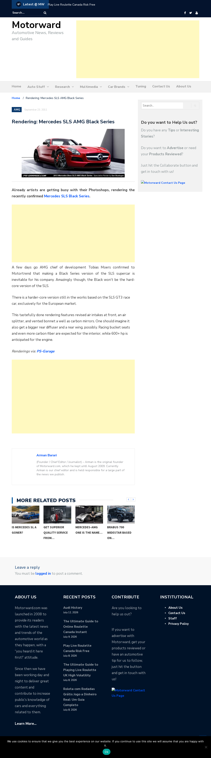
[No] (206, 747)
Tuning (140, 86)
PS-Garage (45, 351)
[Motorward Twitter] (190, 13)
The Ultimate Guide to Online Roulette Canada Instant (80, 626)
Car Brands (116, 87)
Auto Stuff (36, 87)
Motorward (36, 25)
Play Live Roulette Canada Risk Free (71, 5)
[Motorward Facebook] (185, 13)
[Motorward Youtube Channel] (196, 13)
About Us (183, 86)
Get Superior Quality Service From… (55, 532)
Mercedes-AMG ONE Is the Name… (88, 529)
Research (62, 87)
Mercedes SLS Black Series (66, 196)
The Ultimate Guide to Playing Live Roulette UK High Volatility (80, 670)
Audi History (72, 608)
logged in (43, 573)
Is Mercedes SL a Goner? (24, 529)
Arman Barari (46, 455)
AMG (17, 110)
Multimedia (89, 87)
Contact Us (161, 86)
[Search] (45, 13)
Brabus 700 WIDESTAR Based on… (119, 532)
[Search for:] (25, 12)
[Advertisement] (137, 49)
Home (16, 86)
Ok (106, 751)
